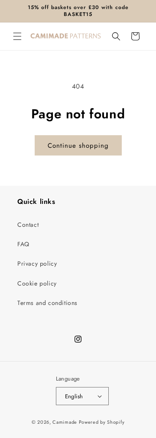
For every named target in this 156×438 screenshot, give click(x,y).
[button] (17, 36)
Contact (28, 224)
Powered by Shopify (102, 422)
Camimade (64, 422)
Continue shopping (78, 145)
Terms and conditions (47, 302)
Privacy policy (37, 263)
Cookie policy (37, 283)
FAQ (23, 244)
